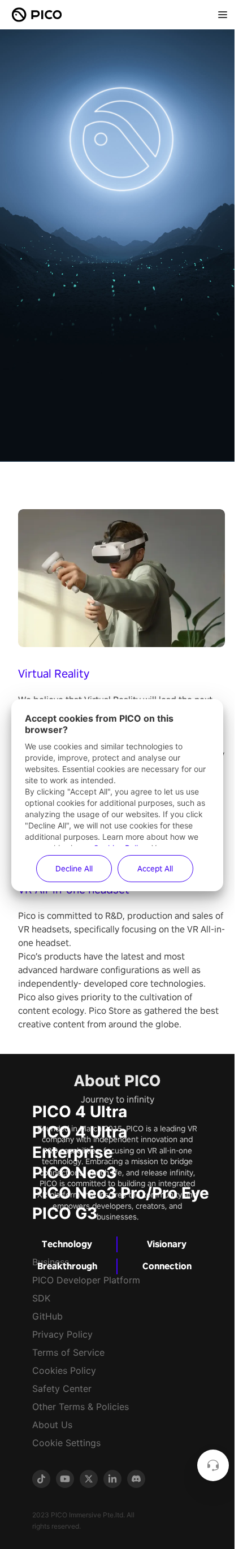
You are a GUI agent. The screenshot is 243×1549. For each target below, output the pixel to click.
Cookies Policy (64, 1370)
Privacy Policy (62, 1334)
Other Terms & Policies (80, 1406)
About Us (52, 1424)
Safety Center (62, 1388)
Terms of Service (68, 1352)
